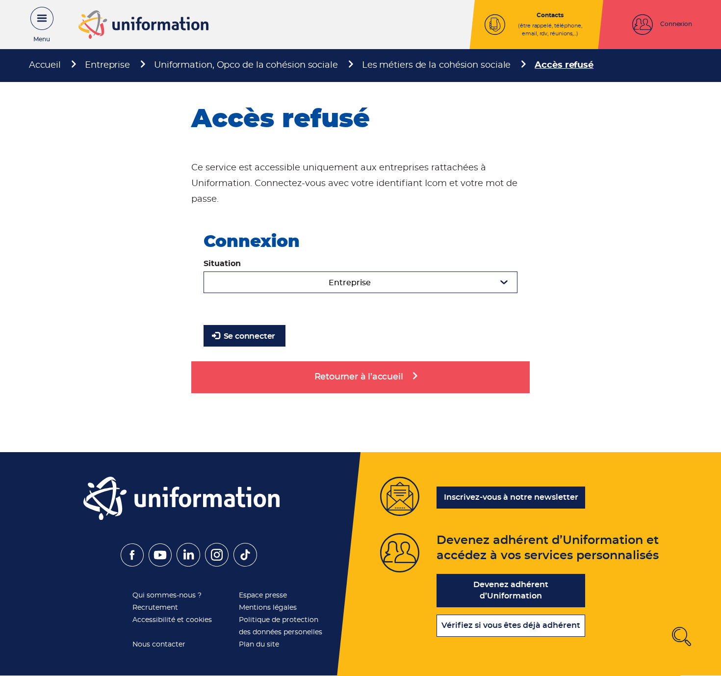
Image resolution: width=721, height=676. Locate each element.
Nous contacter (158, 644)
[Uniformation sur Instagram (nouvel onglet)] (217, 564)
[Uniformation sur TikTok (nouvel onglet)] (245, 564)
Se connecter (248, 336)
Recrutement (155, 607)
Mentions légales (268, 607)
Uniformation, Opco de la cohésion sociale (246, 65)
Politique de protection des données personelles (280, 626)
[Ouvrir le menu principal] (37, 24)
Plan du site (259, 644)
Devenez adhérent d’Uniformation (510, 590)
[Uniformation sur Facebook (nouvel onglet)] (132, 564)
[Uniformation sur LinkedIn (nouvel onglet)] (188, 564)
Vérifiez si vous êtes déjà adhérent (510, 625)
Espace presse (263, 595)
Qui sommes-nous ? (167, 595)
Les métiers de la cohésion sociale (436, 65)
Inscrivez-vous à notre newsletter (511, 497)
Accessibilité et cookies (172, 620)
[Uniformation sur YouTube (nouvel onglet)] (160, 564)
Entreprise (107, 65)
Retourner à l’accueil (358, 377)
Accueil (45, 65)
